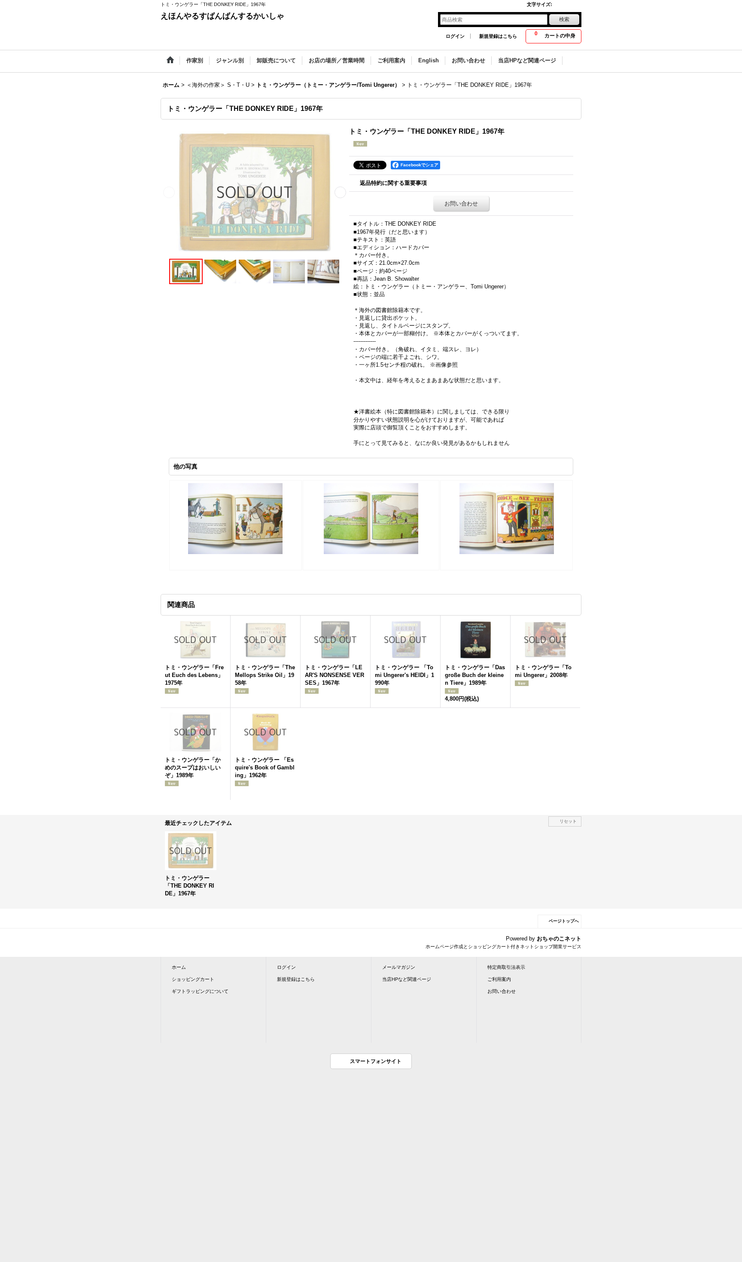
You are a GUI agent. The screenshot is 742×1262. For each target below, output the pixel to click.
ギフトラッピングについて (200, 991)
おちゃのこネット (559, 938)
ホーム (179, 967)
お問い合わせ (461, 203)
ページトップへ (564, 921)
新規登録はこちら (498, 36)
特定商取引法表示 (506, 967)
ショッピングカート (193, 979)
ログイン (455, 36)
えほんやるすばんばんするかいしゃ (222, 16)
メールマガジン (398, 967)
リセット (568, 821)
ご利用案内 (499, 979)
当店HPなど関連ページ (406, 979)
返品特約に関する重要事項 (393, 183)
